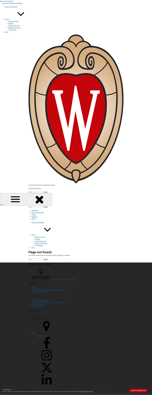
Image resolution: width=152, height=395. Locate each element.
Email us (34, 334)
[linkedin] (47, 385)
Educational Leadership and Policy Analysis (41, 185)
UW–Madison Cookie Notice (85, 391)
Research (35, 217)
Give (6, 32)
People (34, 215)
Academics (35, 210)
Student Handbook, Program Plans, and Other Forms (48, 302)
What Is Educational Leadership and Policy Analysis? (48, 290)
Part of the (63, 279)
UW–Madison (12, 3)
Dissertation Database (39, 304)
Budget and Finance (14, 28)
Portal (7, 19)
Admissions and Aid (38, 212)
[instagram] (47, 361)
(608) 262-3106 (41, 336)
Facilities (11, 23)
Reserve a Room (13, 21)
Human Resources (14, 25)
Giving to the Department (40, 292)
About (34, 219)
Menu (2, 204)
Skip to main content (6, 1)
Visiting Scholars (37, 306)
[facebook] (47, 348)
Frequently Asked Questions (40, 300)
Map (33, 331)
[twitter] (47, 373)
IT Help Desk (12, 30)
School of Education (11, 7)
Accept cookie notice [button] (138, 390)
